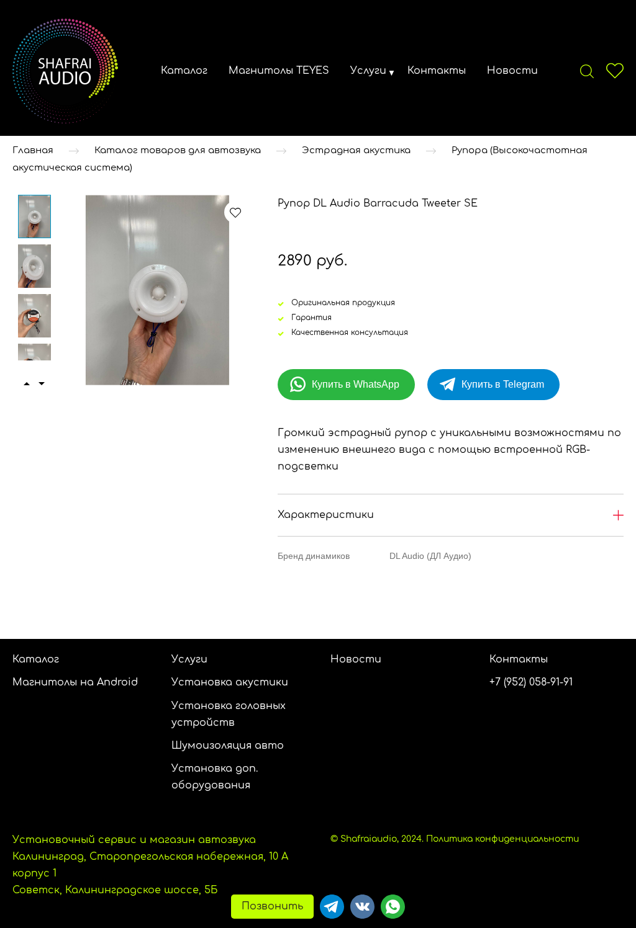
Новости (512, 70)
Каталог (184, 70)
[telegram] (332, 907)
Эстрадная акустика (356, 150)
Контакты (436, 70)
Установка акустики (229, 682)
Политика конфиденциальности (502, 839)
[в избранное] (235, 212)
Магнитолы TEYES (279, 70)
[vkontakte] (362, 907)
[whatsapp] (393, 907)
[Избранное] (615, 70)
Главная (32, 150)
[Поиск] (587, 70)
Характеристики (326, 514)
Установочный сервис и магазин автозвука (134, 839)
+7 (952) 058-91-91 (531, 682)
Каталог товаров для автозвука (177, 150)
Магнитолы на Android (75, 682)
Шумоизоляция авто (227, 745)
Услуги (368, 70)
